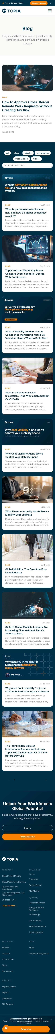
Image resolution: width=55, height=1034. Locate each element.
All (7, 153)
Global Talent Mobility (11, 876)
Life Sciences (35, 920)
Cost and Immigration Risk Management (13, 893)
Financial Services (37, 903)
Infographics (43, 153)
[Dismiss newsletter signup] (51, 1019)
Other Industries (36, 932)
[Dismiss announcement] (51, 3)
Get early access (39, 3)
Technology (34, 914)
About (31, 948)
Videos (36, 159)
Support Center (9, 986)
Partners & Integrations (39, 953)
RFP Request (7, 1004)
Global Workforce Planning (14, 882)
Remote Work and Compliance (10, 887)
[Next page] (46, 780)
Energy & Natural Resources (36, 908)
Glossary (6, 953)
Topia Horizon (8, 905)
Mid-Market (34, 891)
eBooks (28, 153)
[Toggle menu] (50, 11)
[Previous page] (9, 780)
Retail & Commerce (37, 926)
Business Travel (9, 900)
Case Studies (21, 159)
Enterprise (33, 879)
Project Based (35, 885)
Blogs (16, 153)
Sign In (27, 828)
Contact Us (7, 998)
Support (5, 992)
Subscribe (26, 1029)
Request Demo (27, 837)
